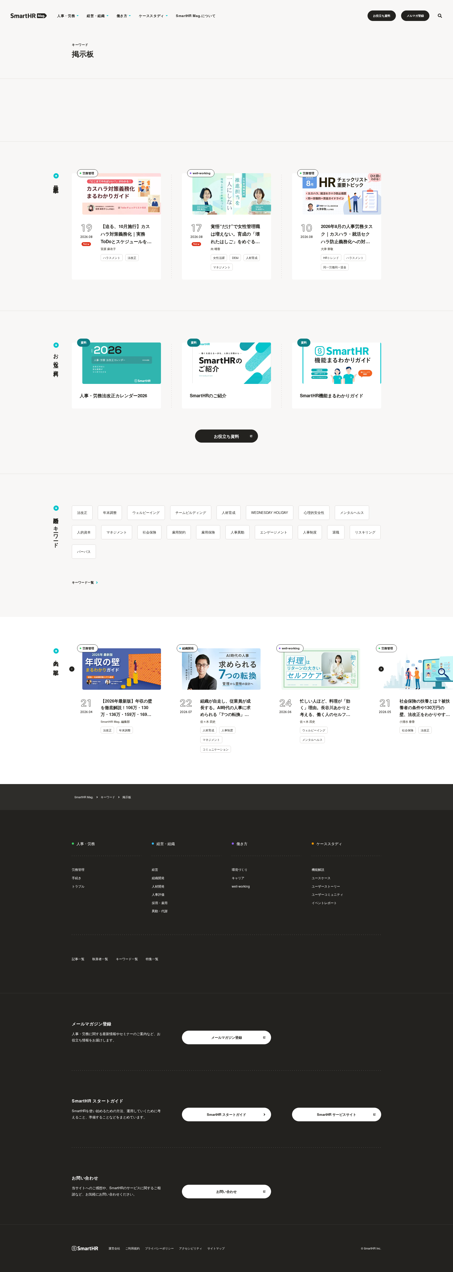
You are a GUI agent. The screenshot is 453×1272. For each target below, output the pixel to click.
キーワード (108, 797)
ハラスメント (111, 258)
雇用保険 (208, 532)
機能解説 (318, 869)
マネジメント (221, 267)
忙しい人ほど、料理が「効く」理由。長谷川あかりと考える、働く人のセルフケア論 (325, 708)
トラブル (78, 886)
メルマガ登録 (415, 16)
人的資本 (84, 532)
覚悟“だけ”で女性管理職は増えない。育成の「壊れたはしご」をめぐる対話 (235, 234)
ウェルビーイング (146, 512)
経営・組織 (96, 15)
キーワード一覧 (83, 582)
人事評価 (158, 894)
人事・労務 (66, 15)
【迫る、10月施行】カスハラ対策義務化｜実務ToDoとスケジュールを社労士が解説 (126, 234)
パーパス (84, 551)
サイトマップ (216, 1248)
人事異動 (237, 532)
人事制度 (310, 532)
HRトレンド (331, 258)
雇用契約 (179, 532)
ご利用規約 (132, 1248)
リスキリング (365, 532)
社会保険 (149, 532)
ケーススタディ (151, 15)
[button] (71, 669)
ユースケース (321, 878)
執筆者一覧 (100, 958)
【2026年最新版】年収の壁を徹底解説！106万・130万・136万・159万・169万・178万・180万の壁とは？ (126, 708)
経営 (155, 869)
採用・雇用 (160, 902)
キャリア (238, 878)
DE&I (235, 258)
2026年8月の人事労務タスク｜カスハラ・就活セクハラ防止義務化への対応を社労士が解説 (347, 234)
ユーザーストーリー (326, 886)
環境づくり (239, 869)
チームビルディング (190, 512)
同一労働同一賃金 (334, 267)
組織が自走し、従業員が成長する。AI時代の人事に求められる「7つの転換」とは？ (225, 708)
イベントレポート (324, 902)
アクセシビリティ (190, 1248)
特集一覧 (152, 958)
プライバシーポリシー (159, 1248)
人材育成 (251, 258)
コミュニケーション (216, 749)
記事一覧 (78, 958)
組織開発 (188, 648)
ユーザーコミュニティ (327, 894)
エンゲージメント (273, 532)
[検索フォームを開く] (440, 15)
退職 (335, 532)
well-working (202, 173)
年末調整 (110, 512)
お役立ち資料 (381, 16)
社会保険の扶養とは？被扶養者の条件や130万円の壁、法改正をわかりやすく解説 (425, 708)
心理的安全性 (314, 512)
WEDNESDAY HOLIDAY (269, 512)
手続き (76, 878)
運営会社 (114, 1248)
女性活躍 (219, 258)
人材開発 (158, 886)
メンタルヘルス (352, 512)
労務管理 (88, 173)
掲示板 (126, 797)
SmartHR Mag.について (195, 15)
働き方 (122, 15)
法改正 (132, 258)
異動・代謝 (160, 911)
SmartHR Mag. (83, 797)
